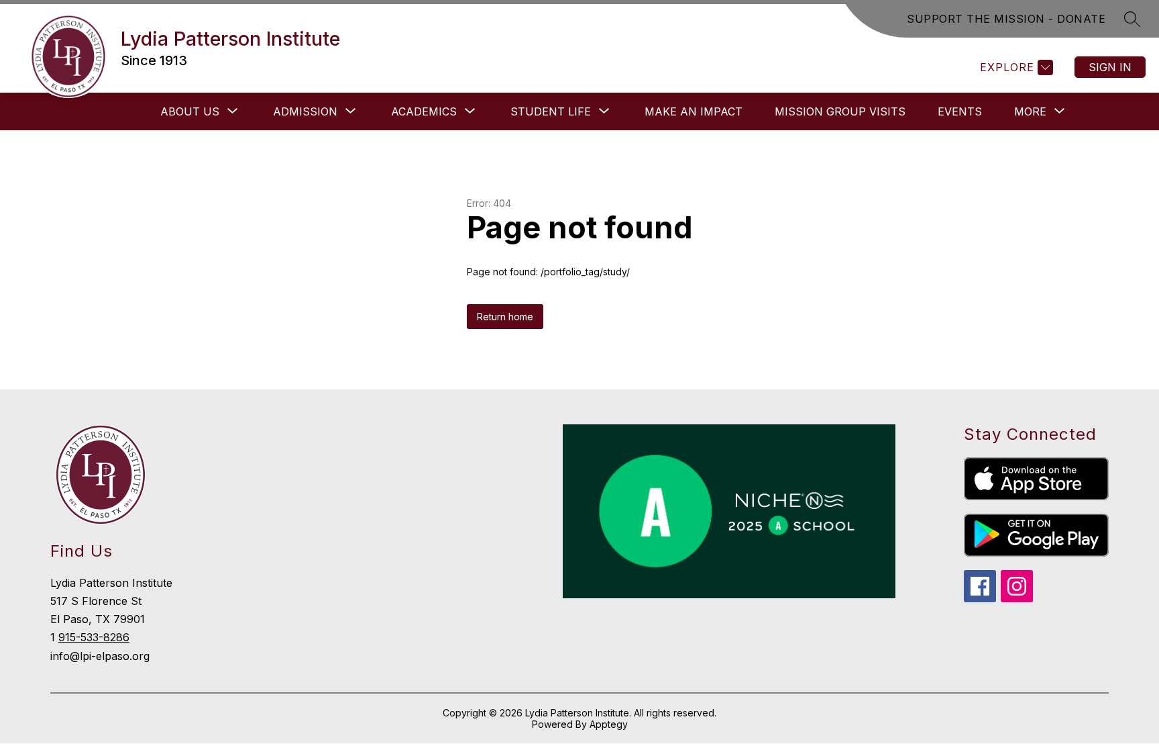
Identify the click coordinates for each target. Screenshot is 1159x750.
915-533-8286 (93, 637)
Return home (505, 316)
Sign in (1110, 67)
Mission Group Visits (840, 111)
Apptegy (609, 724)
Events (960, 111)
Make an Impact (693, 111)
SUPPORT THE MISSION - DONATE (1006, 19)
